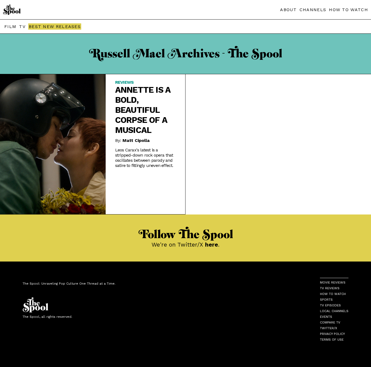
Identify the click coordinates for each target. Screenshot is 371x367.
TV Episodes (330, 305)
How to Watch (333, 294)
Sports (326, 299)
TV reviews (329, 288)
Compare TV (330, 322)
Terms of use (332, 339)
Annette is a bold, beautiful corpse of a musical (142, 110)
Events (326, 316)
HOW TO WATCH (348, 9)
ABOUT (288, 9)
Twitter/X (328, 328)
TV (22, 26)
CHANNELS (313, 9)
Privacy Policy (332, 333)
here (211, 244)
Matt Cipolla (136, 140)
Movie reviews (332, 282)
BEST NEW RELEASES (55, 26)
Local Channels (334, 311)
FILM (10, 26)
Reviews (124, 82)
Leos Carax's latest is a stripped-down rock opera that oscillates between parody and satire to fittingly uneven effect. (144, 157)
